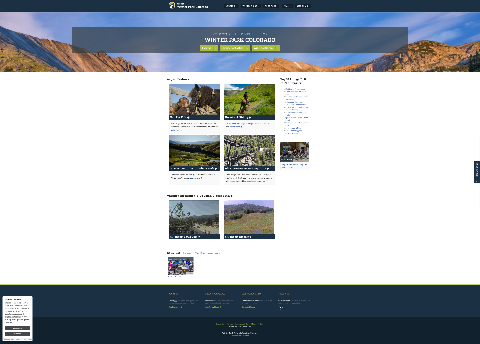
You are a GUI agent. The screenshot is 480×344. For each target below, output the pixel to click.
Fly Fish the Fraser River (295, 89)
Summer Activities (232, 47)
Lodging (206, 47)
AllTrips (180, 3)
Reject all (17, 333)
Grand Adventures (175, 276)
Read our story (175, 307)
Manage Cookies (257, 324)
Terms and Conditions (24, 340)
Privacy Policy (9, 340)
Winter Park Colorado (192, 7)
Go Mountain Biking (293, 128)
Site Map (230, 324)
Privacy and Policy (242, 324)
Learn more (176, 130)
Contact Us (220, 324)
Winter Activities (264, 47)
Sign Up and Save (212, 307)
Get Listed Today (248, 307)
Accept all (17, 328)
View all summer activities (206, 253)
